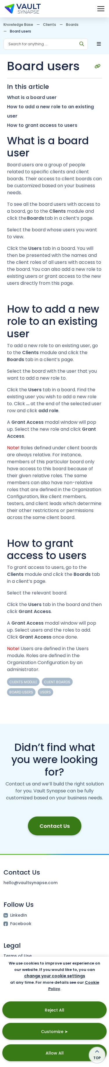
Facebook (20, 924)
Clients (49, 24)
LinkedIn (18, 915)
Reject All (54, 1010)
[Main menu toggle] (101, 8)
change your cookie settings (54, 976)
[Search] (82, 44)
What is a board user (32, 97)
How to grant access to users (42, 125)
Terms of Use (17, 956)
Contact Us (55, 826)
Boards (72, 24)
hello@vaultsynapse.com (30, 883)
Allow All (55, 1053)
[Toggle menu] (99, 44)
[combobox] (39, 44)
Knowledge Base (18, 24)
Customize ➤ (54, 1031)
